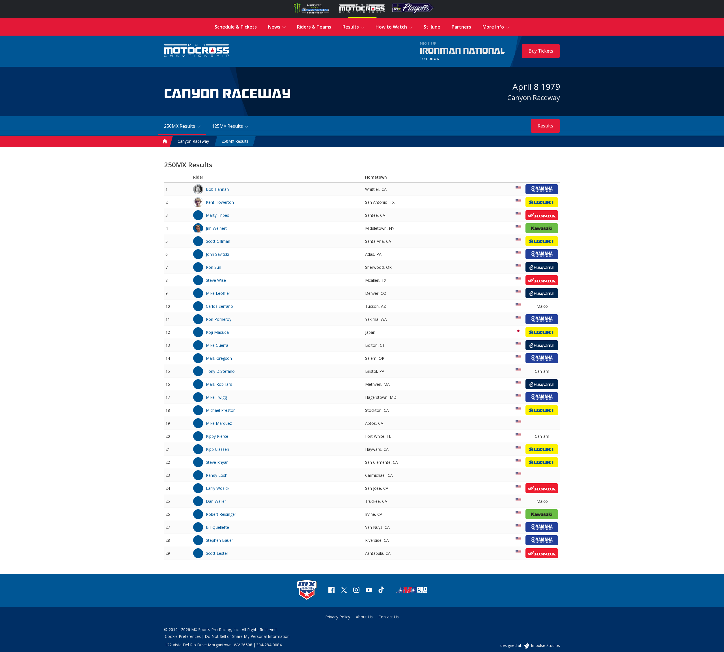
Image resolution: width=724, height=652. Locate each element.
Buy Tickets (541, 51)
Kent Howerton (220, 202)
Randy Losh (216, 475)
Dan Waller (216, 501)
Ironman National (462, 51)
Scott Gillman (218, 241)
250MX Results (235, 141)
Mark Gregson (219, 358)
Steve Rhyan (217, 462)
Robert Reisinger (221, 514)
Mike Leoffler (218, 293)
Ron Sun (213, 267)
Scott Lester (217, 553)
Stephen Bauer (219, 540)
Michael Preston (221, 410)
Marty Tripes (217, 215)
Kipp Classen (217, 449)
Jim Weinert (216, 228)
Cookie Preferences (183, 636)
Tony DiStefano (220, 371)
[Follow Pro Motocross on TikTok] (381, 590)
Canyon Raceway (533, 97)
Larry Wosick (217, 488)
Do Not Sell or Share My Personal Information (247, 636)
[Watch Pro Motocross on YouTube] (369, 590)
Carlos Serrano (219, 306)
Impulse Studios (545, 645)
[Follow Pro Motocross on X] (344, 590)
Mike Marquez (219, 423)
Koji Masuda (217, 332)
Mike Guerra (217, 345)
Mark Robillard (219, 384)
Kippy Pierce (217, 436)
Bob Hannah (217, 189)
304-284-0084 (269, 644)
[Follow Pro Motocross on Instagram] (356, 590)
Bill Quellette (217, 527)
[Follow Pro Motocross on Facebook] (331, 590)
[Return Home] (196, 51)
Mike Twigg (216, 397)
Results (545, 126)
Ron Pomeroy (218, 319)
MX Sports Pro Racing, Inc (215, 629)
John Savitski (217, 254)
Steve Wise (216, 280)
